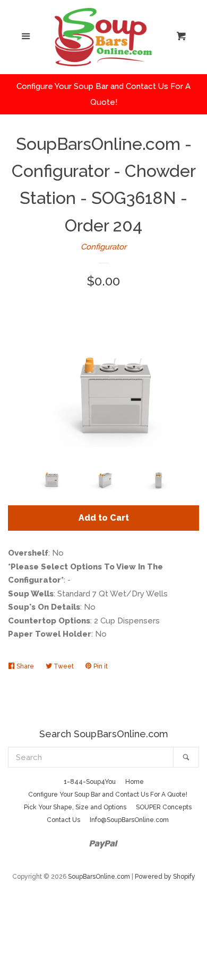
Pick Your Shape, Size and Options (75, 807)
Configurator (103, 247)
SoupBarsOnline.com (99, 876)
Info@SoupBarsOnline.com (129, 820)
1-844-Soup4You (90, 781)
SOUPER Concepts (164, 807)
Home (134, 781)
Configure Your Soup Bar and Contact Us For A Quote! (107, 794)
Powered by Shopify (165, 876)
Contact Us (63, 820)
